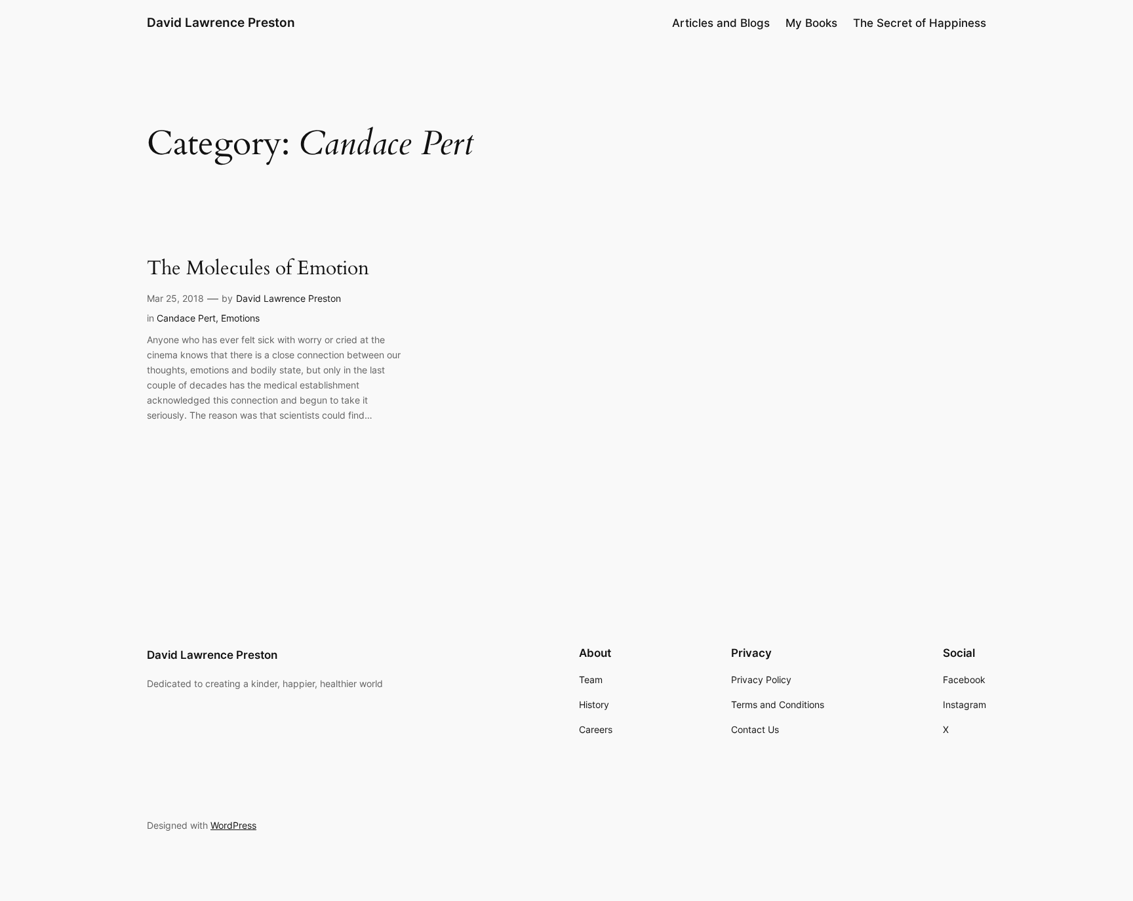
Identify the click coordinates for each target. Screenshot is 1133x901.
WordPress (233, 825)
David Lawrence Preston (221, 22)
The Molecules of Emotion (258, 269)
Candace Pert (186, 318)
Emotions (240, 318)
